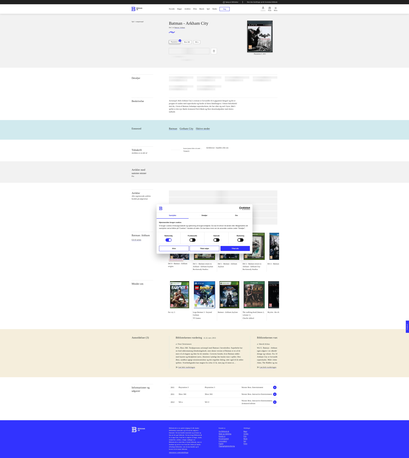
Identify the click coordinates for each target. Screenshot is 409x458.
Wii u (196, 42)
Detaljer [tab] (204, 215)
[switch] (192, 240)
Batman (173, 128)
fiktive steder (203, 128)
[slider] (260, 38)
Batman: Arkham (141, 235)
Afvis (174, 248)
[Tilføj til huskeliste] (214, 51)
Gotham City (186, 128)
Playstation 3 (175, 42)
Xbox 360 (187, 42)
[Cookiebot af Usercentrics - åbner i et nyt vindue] (240, 208)
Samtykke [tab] (172, 215)
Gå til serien (136, 240)
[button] (223, 387)
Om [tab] (236, 215)
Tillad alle (235, 248)
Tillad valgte (204, 248)
